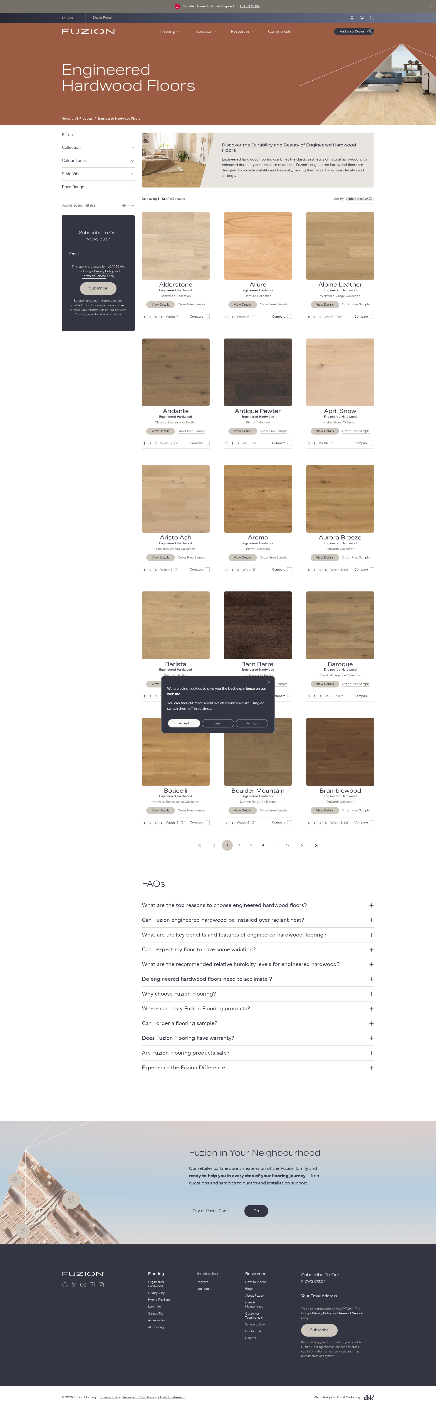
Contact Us (253, 1331)
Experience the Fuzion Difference (183, 1067)
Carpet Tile (155, 1313)
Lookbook (204, 1288)
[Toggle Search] (372, 17)
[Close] (431, 6)
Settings (252, 723)
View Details (160, 304)
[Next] (200, 845)
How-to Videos (255, 1282)
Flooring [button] (167, 32)
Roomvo (202, 1282)
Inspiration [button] (202, 32)
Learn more (250, 6)
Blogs (249, 1288)
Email (74, 254)
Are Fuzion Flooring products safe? (186, 1053)
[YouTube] (83, 1285)
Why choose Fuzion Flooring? (179, 994)
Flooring (156, 1274)
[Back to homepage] (89, 32)
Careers (250, 1338)
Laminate (154, 1306)
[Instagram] (101, 1285)
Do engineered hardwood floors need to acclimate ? (207, 979)
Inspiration (207, 1274)
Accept (184, 723)
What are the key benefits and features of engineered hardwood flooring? (234, 935)
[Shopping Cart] (362, 17)
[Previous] (214, 845)
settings (204, 708)
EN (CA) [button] (67, 17)
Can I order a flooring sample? (179, 1023)
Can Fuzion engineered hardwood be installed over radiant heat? (223, 920)
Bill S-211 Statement (171, 1397)
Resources (255, 1274)
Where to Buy (255, 1324)
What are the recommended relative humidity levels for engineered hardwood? (241, 964)
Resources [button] (240, 32)
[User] (352, 17)
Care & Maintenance (254, 1304)
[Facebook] (65, 1285)
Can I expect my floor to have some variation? (199, 949)
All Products (84, 118)
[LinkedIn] (92, 1285)
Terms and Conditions (138, 1397)
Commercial (279, 32)
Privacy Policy (104, 271)
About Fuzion (254, 1295)
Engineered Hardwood (156, 1284)
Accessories (156, 1320)
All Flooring (156, 1327)
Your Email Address (319, 1296)
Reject (218, 723)
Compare (196, 316)
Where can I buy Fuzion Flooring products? (196, 1008)
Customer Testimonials (254, 1315)
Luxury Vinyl (156, 1293)
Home (66, 118)
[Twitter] (74, 1285)
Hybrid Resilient (159, 1299)
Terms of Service (94, 276)
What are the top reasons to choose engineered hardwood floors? (224, 905)
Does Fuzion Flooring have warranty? (188, 1038)
